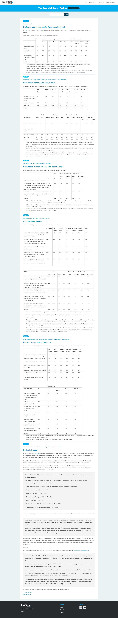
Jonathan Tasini (28, 592)
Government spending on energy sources (40, 83)
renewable (48, 163)
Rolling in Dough (30, 450)
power (37, 163)
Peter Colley (50, 447)
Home (85, 2)
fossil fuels (32, 163)
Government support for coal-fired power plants (43, 167)
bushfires (25, 339)
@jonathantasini (27, 594)
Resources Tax (57, 447)
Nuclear (48, 79)
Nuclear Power (53, 79)
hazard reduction (48, 339)
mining (45, 447)
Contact (62, 612)
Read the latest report (111, 2)
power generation (40, 218)
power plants (42, 163)
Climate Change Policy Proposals (37, 342)
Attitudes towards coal (32, 221)
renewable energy (62, 79)
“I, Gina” (38, 453)
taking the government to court (81, 550)
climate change (31, 339)
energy (27, 163)
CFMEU (25, 447)
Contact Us (100, 2)
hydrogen (43, 79)
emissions (41, 339)
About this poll (92, 2)
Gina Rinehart (40, 447)
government (29, 24)
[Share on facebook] (81, 608)
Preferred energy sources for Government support (44, 27)
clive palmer (30, 447)
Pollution (58, 339)
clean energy (26, 79)
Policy (54, 339)
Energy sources (36, 79)
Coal (24, 24)
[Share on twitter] (84, 608)
